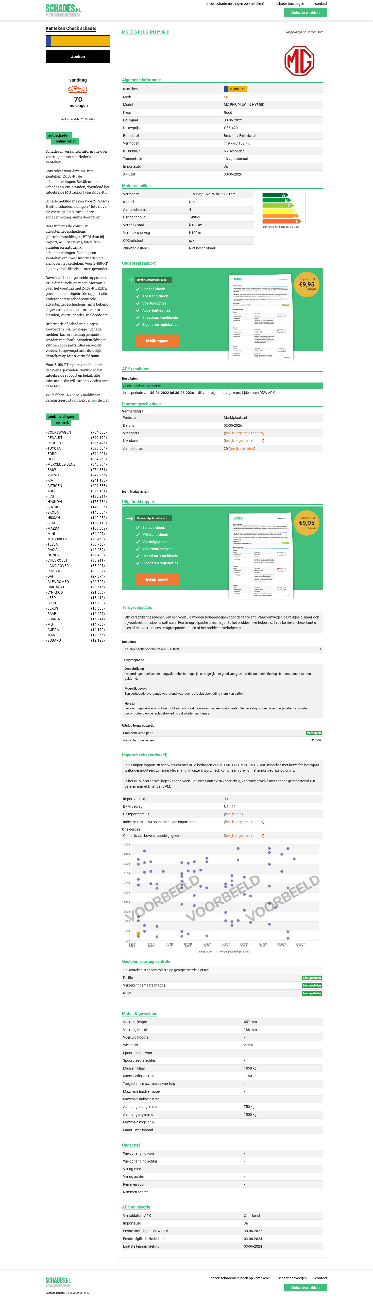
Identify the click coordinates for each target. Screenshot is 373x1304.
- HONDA (75, 555)
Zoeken (78, 56)
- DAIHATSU (75, 587)
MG (226, 97)
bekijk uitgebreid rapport (244, 433)
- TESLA (75, 544)
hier (94, 400)
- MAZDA (76, 528)
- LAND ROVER (75, 566)
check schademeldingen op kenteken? (235, 4)
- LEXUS (75, 608)
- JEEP (75, 598)
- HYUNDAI (76, 502)
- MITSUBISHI (75, 539)
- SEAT (76, 523)
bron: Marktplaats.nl (135, 492)
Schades (63, 9)
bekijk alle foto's (242, 449)
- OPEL (76, 459)
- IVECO (75, 603)
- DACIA (75, 550)
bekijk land (233, 814)
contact (321, 4)
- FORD (76, 454)
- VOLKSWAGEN (76, 432)
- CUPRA (75, 630)
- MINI (75, 534)
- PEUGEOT (76, 443)
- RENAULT (76, 438)
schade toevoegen (290, 4)
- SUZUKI (76, 507)
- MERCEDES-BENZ (76, 464)
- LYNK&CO (75, 592)
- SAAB (75, 614)
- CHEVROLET (75, 560)
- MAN (75, 635)
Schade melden (305, 12)
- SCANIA (75, 619)
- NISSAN (76, 518)
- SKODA (76, 512)
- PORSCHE (75, 571)
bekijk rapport (157, 341)
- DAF (75, 576)
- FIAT (76, 496)
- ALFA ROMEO (75, 582)
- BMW (76, 470)
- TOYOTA (76, 448)
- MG (75, 624)
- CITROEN (76, 486)
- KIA (76, 480)
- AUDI (76, 491)
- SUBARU (75, 640)
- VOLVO (76, 475)
